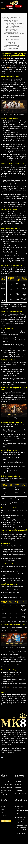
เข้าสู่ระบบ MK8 (5, 58)
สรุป (6, 49)
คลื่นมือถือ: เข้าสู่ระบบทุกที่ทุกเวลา (12, 29)
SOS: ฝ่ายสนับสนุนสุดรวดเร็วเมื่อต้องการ (13, 46)
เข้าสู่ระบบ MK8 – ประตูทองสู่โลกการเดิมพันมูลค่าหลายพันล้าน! (13, 18)
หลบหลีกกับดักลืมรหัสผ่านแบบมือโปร (14, 26)
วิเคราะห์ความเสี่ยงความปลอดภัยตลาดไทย (15, 27)
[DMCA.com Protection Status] (6, 820)
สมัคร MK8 (9, 687)
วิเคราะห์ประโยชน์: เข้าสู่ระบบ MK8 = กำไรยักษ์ (14, 33)
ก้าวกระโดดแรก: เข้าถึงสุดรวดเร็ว (13, 21)
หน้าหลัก (3, 8)
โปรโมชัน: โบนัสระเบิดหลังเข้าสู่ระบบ (14, 38)
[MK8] (14, 2)
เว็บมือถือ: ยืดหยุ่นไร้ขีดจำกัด (12, 32)
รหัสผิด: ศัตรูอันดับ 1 (11, 42)
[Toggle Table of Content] (23, 15)
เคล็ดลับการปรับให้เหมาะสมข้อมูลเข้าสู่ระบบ (15, 23)
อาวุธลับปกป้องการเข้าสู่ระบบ (11, 24)
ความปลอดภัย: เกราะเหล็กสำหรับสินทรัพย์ (15, 35)
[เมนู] (2, 2)
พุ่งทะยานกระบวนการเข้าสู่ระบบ (11, 20)
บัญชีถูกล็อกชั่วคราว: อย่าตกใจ (13, 45)
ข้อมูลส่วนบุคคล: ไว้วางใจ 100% (13, 39)
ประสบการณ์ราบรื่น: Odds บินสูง (13, 36)
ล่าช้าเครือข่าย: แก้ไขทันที (12, 43)
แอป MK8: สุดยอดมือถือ (11, 30)
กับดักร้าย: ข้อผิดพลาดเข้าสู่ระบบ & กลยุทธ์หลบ (14, 41)
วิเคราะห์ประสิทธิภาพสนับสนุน (12, 48)
